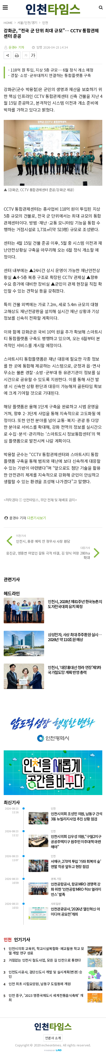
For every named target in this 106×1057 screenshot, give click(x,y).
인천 (45, 22)
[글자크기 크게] (33, 55)
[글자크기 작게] (26, 55)
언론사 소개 (53, 1038)
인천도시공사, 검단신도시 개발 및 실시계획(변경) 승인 (45, 974)
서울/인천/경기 (27, 22)
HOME (8, 22)
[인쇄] (16, 55)
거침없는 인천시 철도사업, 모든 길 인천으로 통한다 (45, 960)
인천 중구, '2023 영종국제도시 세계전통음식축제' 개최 (46, 997)
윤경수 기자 (16, 47)
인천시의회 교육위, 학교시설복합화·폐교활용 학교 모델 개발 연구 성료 (46, 950)
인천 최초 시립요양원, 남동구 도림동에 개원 (40, 983)
